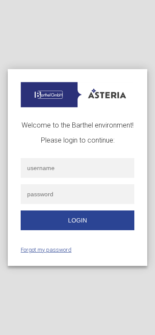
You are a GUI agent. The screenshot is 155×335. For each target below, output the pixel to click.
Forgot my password (46, 250)
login (77, 220)
